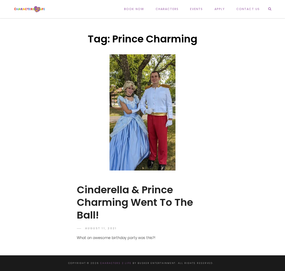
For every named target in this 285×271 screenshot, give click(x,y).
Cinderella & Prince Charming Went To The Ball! (135, 202)
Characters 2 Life (115, 263)
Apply (219, 9)
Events (196, 9)
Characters (167, 9)
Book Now (134, 9)
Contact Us (248, 9)
